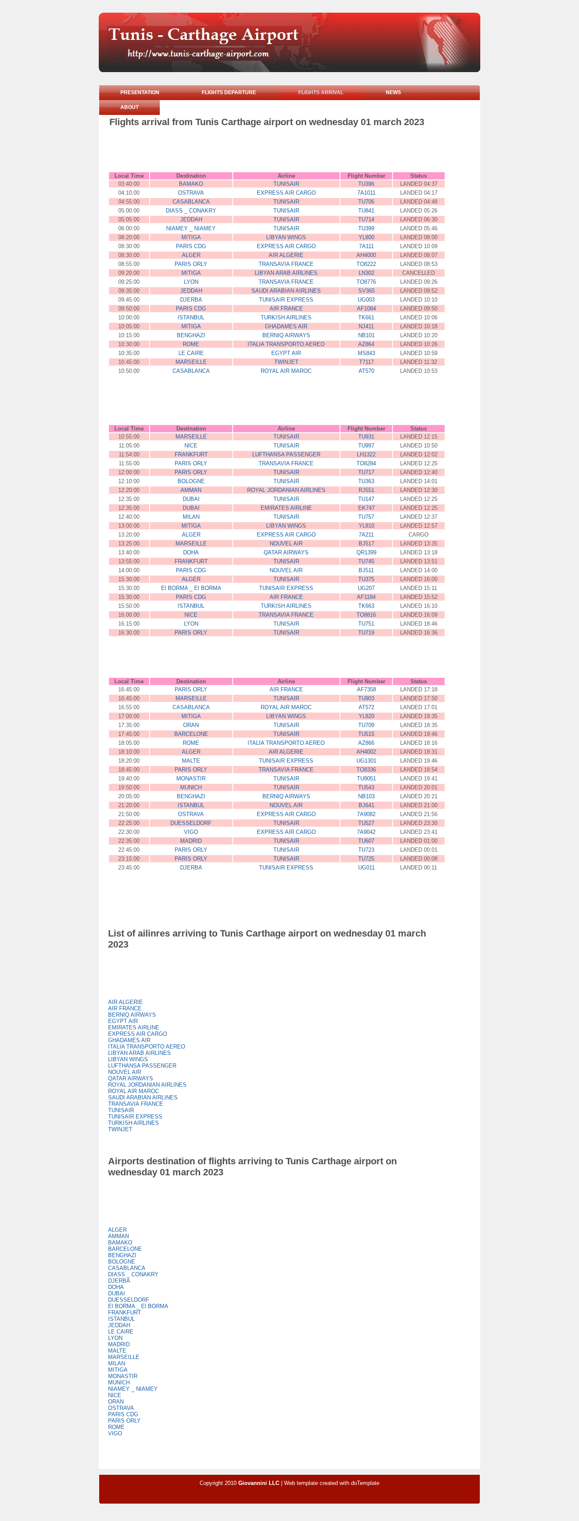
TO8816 (366, 615)
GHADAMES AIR (286, 326)
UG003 (366, 299)
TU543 (366, 787)
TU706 (366, 202)
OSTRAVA (191, 193)
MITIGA (191, 237)
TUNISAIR (286, 184)
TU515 (366, 734)
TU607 (366, 841)
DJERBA (191, 299)
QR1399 (366, 552)
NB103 (366, 796)
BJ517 (366, 543)
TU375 (366, 579)
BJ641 (366, 805)
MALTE (191, 761)
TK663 (366, 606)
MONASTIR (191, 778)
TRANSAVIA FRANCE (286, 264)
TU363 (366, 481)
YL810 (366, 526)
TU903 (366, 698)
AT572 (366, 707)
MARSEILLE (191, 362)
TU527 (366, 823)
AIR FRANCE (286, 308)
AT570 (366, 371)
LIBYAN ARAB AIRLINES (286, 273)
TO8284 (366, 463)
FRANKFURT (191, 454)
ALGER (191, 255)
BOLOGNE (191, 481)
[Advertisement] (263, 151)
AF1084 (366, 308)
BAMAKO (191, 184)
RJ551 (366, 490)
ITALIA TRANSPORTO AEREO (286, 344)
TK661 (366, 317)
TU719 (366, 632)
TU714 (366, 219)
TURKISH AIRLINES (286, 317)
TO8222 (366, 264)
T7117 (366, 362)
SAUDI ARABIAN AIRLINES (286, 291)
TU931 (366, 436)
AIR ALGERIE (286, 255)
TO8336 (366, 769)
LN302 (366, 273)
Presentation (139, 92)
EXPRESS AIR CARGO (286, 193)
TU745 (366, 561)
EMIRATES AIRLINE (286, 508)
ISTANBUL (191, 317)
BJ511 (366, 570)
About (129, 107)
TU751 (366, 624)
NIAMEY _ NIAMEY (191, 228)
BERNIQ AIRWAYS (286, 335)
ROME (191, 344)
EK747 (366, 508)
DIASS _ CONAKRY (191, 210)
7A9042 (366, 832)
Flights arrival (320, 92)
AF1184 (366, 597)
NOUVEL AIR (286, 543)
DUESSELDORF (191, 823)
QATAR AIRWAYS (286, 552)
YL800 (366, 237)
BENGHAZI (191, 335)
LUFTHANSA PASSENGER (286, 454)
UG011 (366, 867)
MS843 (366, 353)
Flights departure (229, 92)
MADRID (191, 841)
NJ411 (366, 326)
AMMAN (191, 490)
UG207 (366, 588)
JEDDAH (191, 219)
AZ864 (366, 344)
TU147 (366, 499)
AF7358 (366, 689)
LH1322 (366, 454)
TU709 (366, 725)
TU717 (366, 472)
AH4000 (366, 255)
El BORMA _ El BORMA (191, 588)
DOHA (191, 552)
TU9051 (366, 778)
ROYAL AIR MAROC (286, 371)
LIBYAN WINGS (286, 237)
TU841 (366, 210)
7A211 (366, 534)
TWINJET (286, 362)
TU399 (366, 228)
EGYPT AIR (286, 353)
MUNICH (191, 787)
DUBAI (191, 499)
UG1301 (366, 761)
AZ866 (366, 743)
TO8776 (366, 282)
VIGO (191, 832)
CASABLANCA (191, 202)
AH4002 (366, 752)
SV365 (366, 291)
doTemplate (365, 1483)
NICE (191, 445)
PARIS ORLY (191, 264)
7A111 (366, 246)
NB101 (366, 335)
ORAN (191, 725)
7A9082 (366, 814)
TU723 (366, 850)
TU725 (366, 859)
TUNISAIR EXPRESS (286, 299)
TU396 (366, 184)
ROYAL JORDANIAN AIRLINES (286, 490)
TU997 (366, 445)
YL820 (366, 716)
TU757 (366, 517)
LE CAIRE (191, 353)
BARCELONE (191, 734)
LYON (191, 282)
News (393, 92)
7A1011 (366, 193)
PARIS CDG (191, 246)
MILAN (191, 517)
